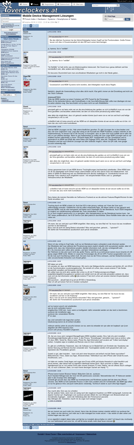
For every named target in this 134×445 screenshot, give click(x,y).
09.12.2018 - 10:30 (55, 106)
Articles (13, 89)
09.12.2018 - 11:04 (55, 147)
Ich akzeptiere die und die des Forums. (10, 25)
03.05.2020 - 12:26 (55, 371)
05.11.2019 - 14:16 (55, 241)
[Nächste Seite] (37, 25)
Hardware (42, 19)
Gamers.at (5, 99)
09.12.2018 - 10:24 (55, 76)
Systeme (51, 19)
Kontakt (41, 434)
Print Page (111, 16)
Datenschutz (91, 434)
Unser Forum (50, 434)
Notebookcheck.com (8, 101)
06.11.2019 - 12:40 (55, 285)
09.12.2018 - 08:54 (55, 32)
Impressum (80, 434)
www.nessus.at (71, 442)
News (9, 89)
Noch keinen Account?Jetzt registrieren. (11, 33)
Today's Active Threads (11, 39)
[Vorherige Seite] (25, 25)
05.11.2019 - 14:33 (55, 261)
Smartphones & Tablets (66, 19)
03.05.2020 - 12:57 (55, 388)
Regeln (3, 27)
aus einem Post (57, 36)
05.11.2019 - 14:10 (55, 220)
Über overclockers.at (66, 434)
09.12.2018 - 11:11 (55, 202)
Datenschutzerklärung (7, 25)
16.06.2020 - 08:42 (55, 408)
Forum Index (30, 19)
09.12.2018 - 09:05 (55, 52)
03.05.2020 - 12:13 (55, 333)
